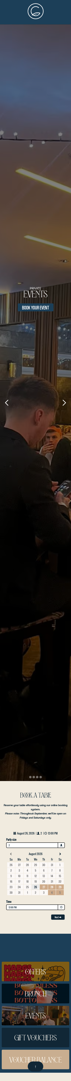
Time (8, 901)
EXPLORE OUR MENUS (35, 307)
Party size (11, 839)
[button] (7, 402)
